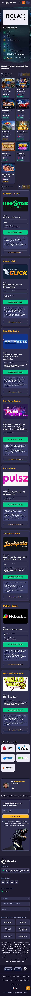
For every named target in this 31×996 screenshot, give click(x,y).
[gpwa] (18, 969)
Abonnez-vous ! (15, 816)
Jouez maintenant (15, 232)
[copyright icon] (23, 929)
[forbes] (23, 922)
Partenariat (26, 976)
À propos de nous (6, 976)
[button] (8, 94)
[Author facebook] (13, 788)
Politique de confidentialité (22, 980)
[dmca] (8, 969)
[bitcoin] (8, 922)
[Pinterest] (16, 882)
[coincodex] (23, 936)
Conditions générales (15, 984)
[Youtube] (3, 882)
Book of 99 (9, 58)
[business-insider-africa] (8, 929)
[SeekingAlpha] (8, 936)
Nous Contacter (17, 976)
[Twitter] (7, 882)
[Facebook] (12, 882)
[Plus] (28, 988)
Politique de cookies (7, 980)
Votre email (7, 811)
